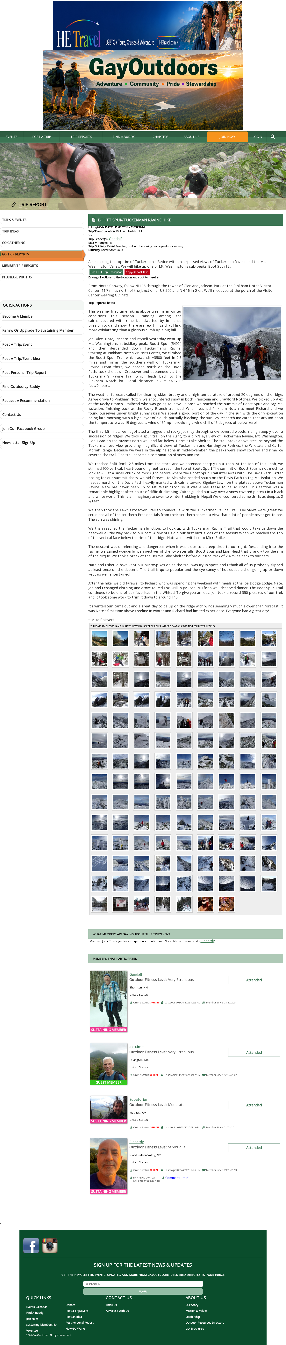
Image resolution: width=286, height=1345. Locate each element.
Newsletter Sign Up (18, 442)
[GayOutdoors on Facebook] (31, 1246)
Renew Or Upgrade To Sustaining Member (38, 330)
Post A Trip (41, 137)
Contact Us (11, 414)
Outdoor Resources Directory (205, 1322)
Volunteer (32, 1330)
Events (12, 137)
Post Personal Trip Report (24, 372)
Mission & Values (196, 1311)
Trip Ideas (10, 231)
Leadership (193, 1317)
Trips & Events (14, 220)
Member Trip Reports (20, 266)
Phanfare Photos (17, 277)
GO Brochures (195, 1328)
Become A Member (18, 316)
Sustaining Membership (41, 1324)
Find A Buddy (34, 1312)
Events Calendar (36, 1307)
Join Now (227, 137)
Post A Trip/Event (17, 344)
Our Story (192, 1305)
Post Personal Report (80, 1322)
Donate (70, 1305)
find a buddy (124, 137)
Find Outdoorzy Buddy (21, 386)
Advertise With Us (117, 1311)
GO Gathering (13, 243)
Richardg (136, 1141)
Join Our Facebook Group (23, 428)
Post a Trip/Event (77, 1311)
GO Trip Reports (15, 254)
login (257, 137)
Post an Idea (74, 1317)
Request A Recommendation (26, 400)
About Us (191, 137)
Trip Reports (81, 137)
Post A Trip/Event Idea (21, 358)
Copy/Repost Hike (137, 272)
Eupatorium (139, 1099)
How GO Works (75, 1328)
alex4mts (137, 1046)
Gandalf (115, 238)
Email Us (111, 1305)
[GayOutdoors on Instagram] (50, 1246)
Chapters (160, 137)
